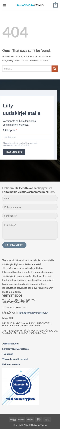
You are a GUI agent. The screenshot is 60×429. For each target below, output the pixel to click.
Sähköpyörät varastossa (15, 348)
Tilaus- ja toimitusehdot (15, 359)
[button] (4, 5)
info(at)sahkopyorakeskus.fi (33, 312)
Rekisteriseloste (11, 364)
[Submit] (55, 68)
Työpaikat (7, 353)
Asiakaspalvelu (10, 343)
